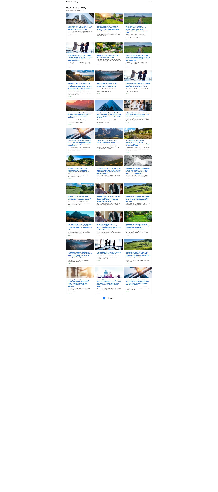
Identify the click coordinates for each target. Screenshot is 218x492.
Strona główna (148, 1)
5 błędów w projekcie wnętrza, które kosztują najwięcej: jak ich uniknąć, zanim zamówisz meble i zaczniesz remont (108, 142)
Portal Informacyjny (72, 2)
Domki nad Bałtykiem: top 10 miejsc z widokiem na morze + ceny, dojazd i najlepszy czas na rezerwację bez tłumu (79, 170)
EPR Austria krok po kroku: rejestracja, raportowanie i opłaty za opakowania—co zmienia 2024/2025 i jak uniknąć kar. (108, 85)
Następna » (111, 298)
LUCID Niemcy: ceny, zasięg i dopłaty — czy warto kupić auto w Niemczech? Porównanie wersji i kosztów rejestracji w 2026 (80, 27)
